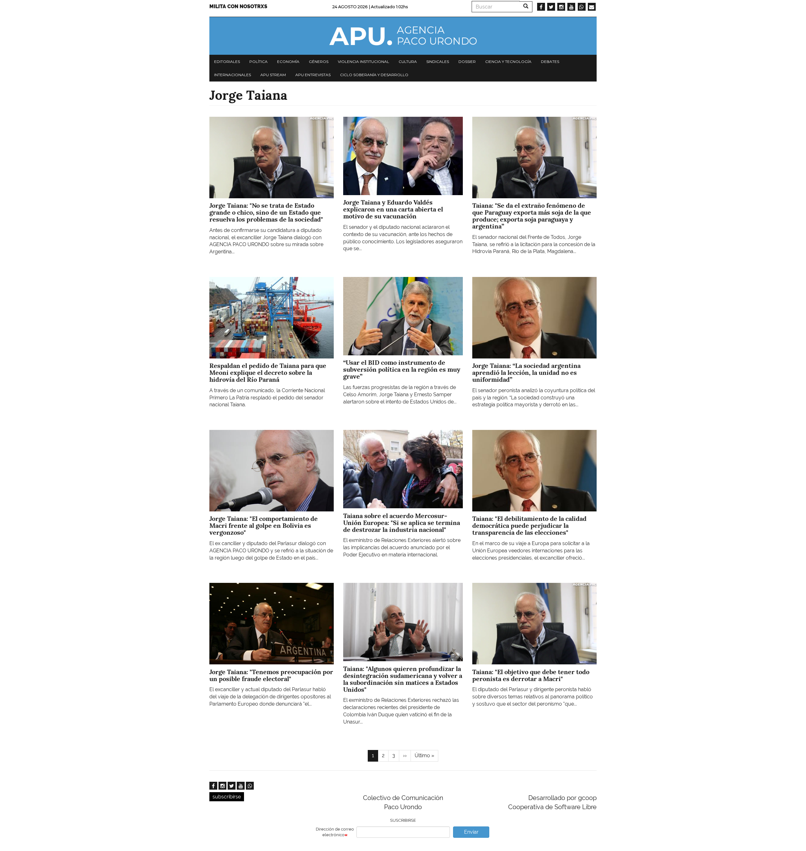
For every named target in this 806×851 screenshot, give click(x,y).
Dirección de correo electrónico (335, 832)
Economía (288, 61)
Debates (550, 61)
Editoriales (227, 61)
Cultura (408, 61)
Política (258, 61)
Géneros (318, 61)
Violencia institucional (363, 61)
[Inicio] (403, 35)
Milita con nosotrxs (238, 6)
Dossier (467, 61)
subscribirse (227, 797)
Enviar (471, 832)
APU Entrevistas (313, 74)
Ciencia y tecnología (508, 61)
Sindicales (437, 61)
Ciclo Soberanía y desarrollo (374, 74)
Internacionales (232, 74)
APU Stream (273, 74)
